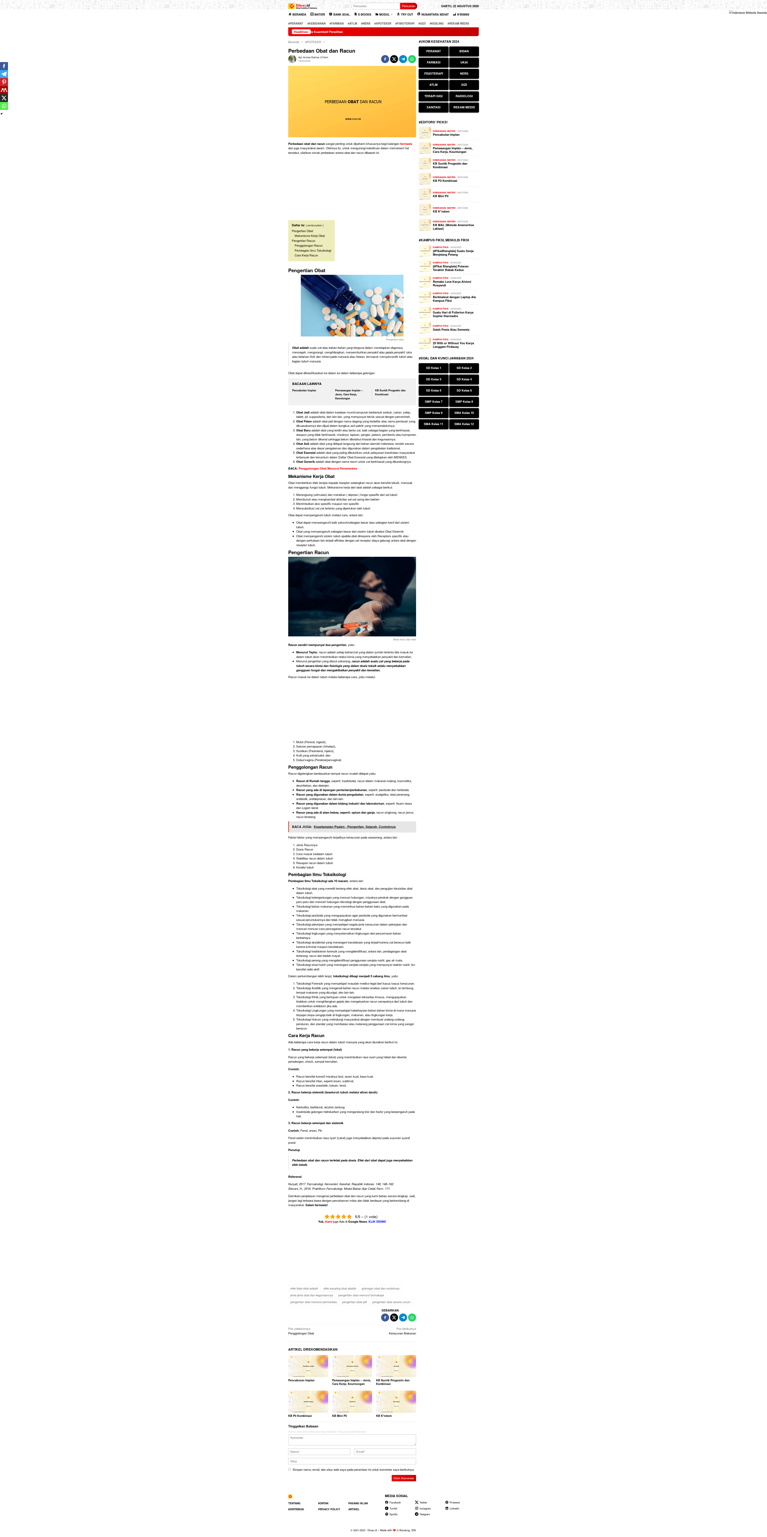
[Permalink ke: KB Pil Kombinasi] (308, 1402)
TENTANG (294, 1503)
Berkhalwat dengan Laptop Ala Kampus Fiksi (454, 298)
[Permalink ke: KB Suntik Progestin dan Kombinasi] (396, 1366)
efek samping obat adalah (340, 1288)
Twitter (423, 1502)
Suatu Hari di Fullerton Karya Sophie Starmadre (453, 314)
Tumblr (393, 1508)
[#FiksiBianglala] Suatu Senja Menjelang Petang (453, 252)
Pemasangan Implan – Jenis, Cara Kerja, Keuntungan (349, 394)
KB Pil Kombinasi (300, 1416)
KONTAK (323, 1503)
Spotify (393, 1514)
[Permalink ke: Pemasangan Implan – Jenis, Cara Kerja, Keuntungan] (352, 1366)
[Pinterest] (4, 82)
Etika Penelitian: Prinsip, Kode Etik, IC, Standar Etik (467, 32)
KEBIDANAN (439, 131)
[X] (4, 98)
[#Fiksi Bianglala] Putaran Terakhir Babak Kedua (451, 268)
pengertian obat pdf (354, 1302)
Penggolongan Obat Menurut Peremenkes (328, 468)
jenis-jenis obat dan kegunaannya (311, 1295)
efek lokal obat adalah (304, 1288)
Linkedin (454, 1508)
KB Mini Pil (339, 1416)
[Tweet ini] (394, 59)
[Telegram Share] (403, 59)
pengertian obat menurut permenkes (313, 1302)
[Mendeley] (4, 90)
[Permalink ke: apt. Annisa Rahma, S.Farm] (292, 58)
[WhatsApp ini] (412, 59)
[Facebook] (4, 66)
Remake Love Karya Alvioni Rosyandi (452, 283)
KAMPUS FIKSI (440, 247)
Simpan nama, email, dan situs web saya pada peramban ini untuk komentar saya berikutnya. (353, 1469)
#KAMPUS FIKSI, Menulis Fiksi (444, 240)
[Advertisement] (352, 186)
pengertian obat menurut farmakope (361, 1295)
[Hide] (1, 113)
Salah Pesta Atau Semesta (451, 329)
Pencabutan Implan (304, 390)
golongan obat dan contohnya (380, 1288)
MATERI (451, 131)
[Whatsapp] (4, 106)
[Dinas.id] (302, 5)
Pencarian (408, 6)
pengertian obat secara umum (391, 1302)
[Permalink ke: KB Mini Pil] (352, 1402)
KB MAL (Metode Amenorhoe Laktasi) (453, 226)
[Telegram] (4, 74)
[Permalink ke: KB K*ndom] (396, 1402)
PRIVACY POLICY (329, 1509)
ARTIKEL (354, 1509)
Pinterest (455, 1502)
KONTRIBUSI (296, 1509)
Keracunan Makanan (402, 1330)
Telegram (424, 1514)
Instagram (425, 1508)
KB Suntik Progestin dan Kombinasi (393, 1382)
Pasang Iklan (358, 1503)
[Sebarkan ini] (385, 59)
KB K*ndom (384, 1416)
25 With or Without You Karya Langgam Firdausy (453, 344)
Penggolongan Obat (301, 1330)
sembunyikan (314, 225)
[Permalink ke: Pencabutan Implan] (308, 1366)
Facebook (395, 1502)
